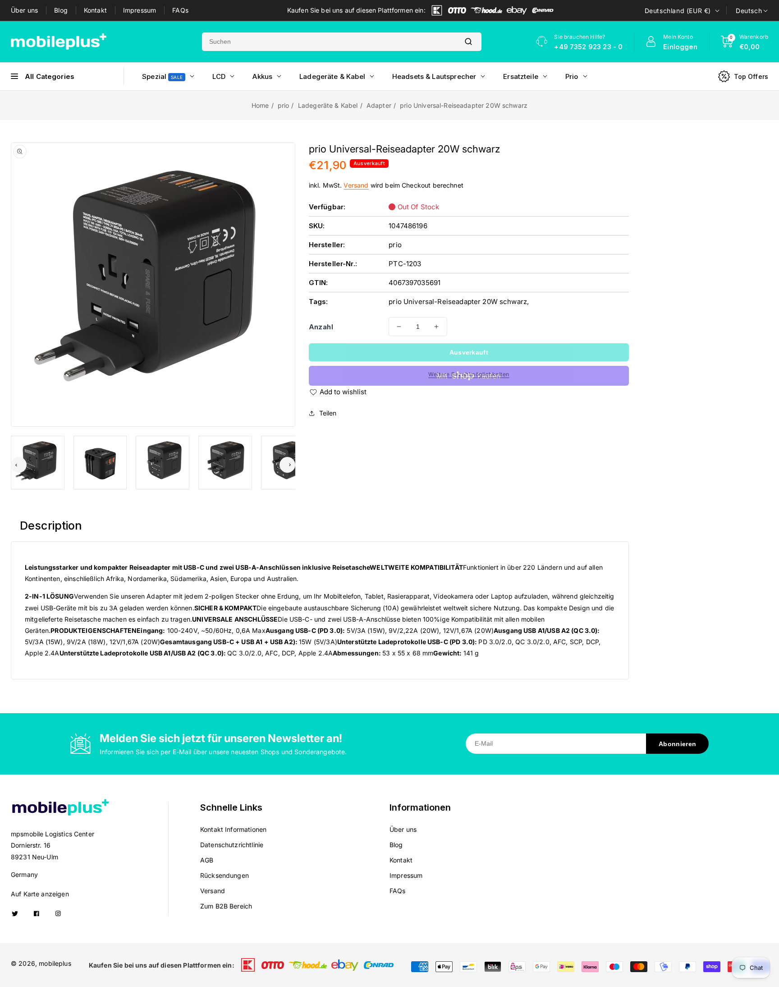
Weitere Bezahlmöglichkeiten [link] (468, 374)
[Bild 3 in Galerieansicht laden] (162, 462)
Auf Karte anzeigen (40, 894)
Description (51, 525)
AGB (206, 860)
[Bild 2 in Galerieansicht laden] (100, 462)
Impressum (139, 10)
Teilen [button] (328, 413)
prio (283, 105)
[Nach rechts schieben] (287, 465)
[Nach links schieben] (19, 465)
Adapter (379, 105)
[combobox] (328, 42)
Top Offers (751, 76)
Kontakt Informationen (233, 829)
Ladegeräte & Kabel (328, 105)
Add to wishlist (343, 391)
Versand (356, 185)
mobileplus (55, 963)
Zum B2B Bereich (226, 906)
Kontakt (95, 10)
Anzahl (321, 327)
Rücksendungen (224, 875)
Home (260, 105)
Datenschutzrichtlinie (231, 845)
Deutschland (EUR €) (678, 10)
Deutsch (749, 10)
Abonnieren (677, 743)
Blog (61, 10)
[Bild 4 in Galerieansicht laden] (225, 462)
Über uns (24, 10)
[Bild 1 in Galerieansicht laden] (37, 462)
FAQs (180, 10)
